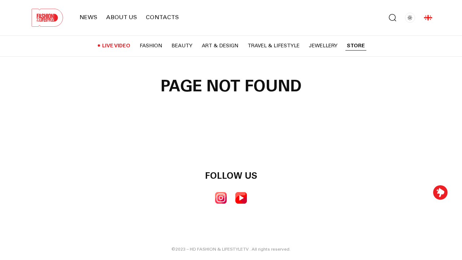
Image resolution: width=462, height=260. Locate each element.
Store (356, 46)
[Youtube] (241, 198)
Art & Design (220, 46)
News (88, 18)
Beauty (181, 46)
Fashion (151, 46)
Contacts (162, 18)
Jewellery (323, 46)
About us (121, 18)
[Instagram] (221, 198)
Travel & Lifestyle (274, 46)
